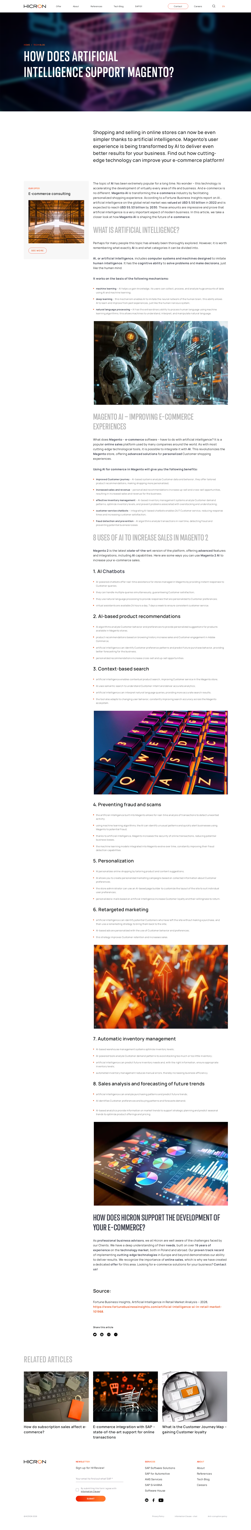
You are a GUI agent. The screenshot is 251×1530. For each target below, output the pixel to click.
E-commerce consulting (49, 193)
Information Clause (90, 1491)
